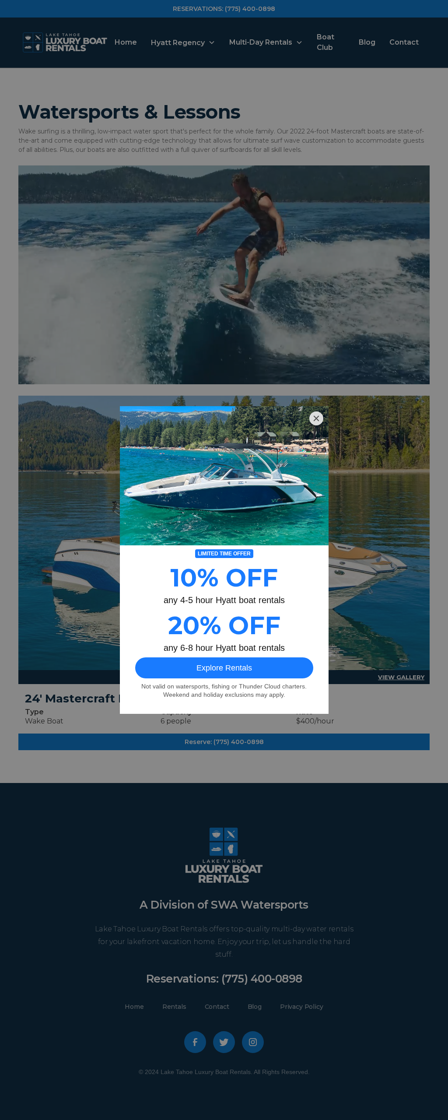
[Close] (316, 418)
